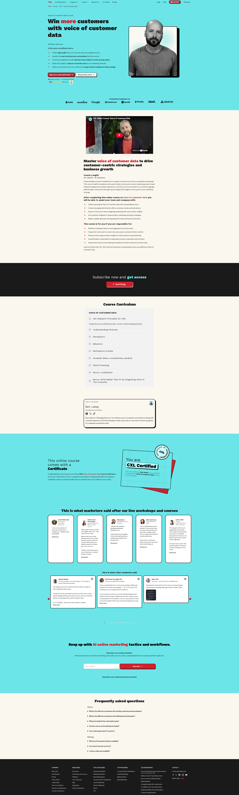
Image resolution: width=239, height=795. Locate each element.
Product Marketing (98, 786)
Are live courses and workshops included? (104, 727)
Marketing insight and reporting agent (152, 790)
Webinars (75, 778)
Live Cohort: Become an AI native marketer (153, 772)
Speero (176, 537)
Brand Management (99, 778)
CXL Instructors (77, 780)
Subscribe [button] (136, 667)
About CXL (55, 772)
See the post (55, 536)
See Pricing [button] (120, 284)
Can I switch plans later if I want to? (102, 732)
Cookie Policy (56, 783)
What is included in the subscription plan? (104, 722)
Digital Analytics (122, 778)
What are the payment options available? (104, 742)
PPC (94, 792)
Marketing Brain (145, 782)
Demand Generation (99, 772)
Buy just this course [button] (85, 75)
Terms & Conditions (57, 786)
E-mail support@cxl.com (179, 772)
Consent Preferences (58, 792)
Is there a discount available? (99, 752)
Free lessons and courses (79, 775)
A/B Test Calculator (78, 789)
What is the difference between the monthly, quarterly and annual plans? (115, 712)
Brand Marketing (122, 780)
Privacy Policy (56, 780)
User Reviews (56, 775)
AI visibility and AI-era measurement (151, 788)
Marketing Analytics (99, 775)
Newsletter (75, 786)
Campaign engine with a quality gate (151, 785)
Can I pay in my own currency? (100, 747)
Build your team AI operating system (151, 776)
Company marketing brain (148, 793)
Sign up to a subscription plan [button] (60, 75)
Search (95, 789)
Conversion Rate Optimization (102, 780)
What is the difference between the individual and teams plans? (112, 717)
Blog (73, 783)
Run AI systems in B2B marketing (150, 779)
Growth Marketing (98, 783)
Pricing (54, 778)
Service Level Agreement (59, 789)
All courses (75, 772)
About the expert (92, 402)
